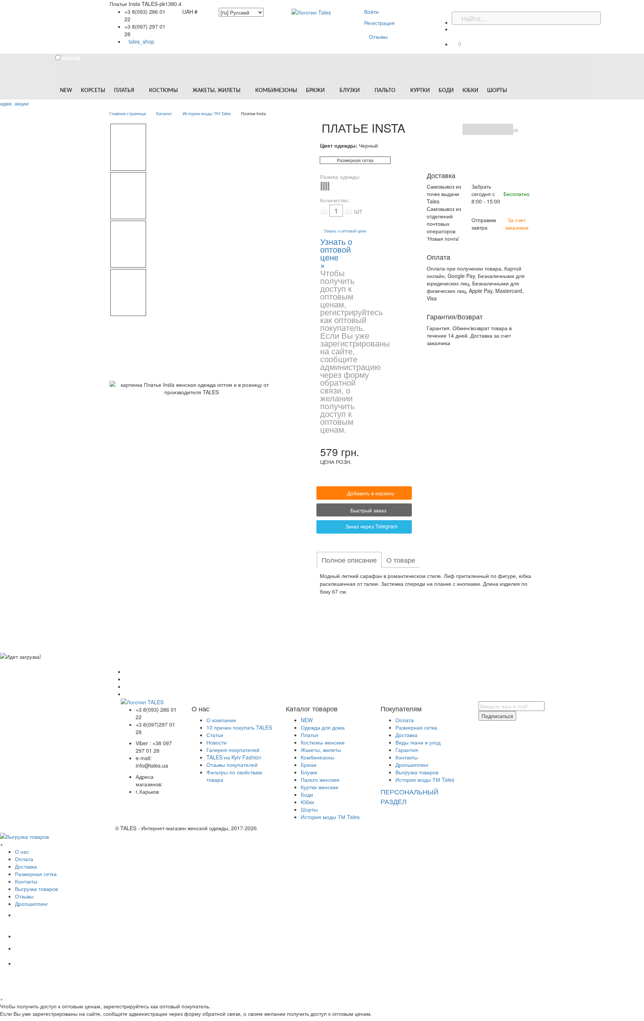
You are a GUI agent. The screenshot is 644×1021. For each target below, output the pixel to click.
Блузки (309, 772)
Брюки (308, 764)
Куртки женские (319, 787)
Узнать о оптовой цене (345, 231)
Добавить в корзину (370, 493)
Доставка (406, 735)
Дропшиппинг (412, 764)
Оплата (404, 720)
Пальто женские (320, 779)
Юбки (307, 802)
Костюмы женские (323, 742)
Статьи (214, 735)
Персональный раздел (409, 796)
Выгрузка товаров (416, 772)
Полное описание (349, 560)
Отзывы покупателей (232, 764)
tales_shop (141, 41)
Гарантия (406, 749)
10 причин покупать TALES (239, 727)
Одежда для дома (323, 727)
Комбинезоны (317, 757)
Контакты (406, 757)
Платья (309, 735)
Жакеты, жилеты (321, 749)
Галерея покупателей (232, 749)
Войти (371, 11)
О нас (22, 851)
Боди (307, 794)
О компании (221, 720)
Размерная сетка (355, 160)
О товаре (400, 560)
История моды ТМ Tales (330, 817)
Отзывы (378, 36)
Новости (216, 742)
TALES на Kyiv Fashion (233, 757)
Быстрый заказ (367, 510)
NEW (307, 720)
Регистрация (379, 22)
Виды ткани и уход (418, 742)
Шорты (309, 809)
